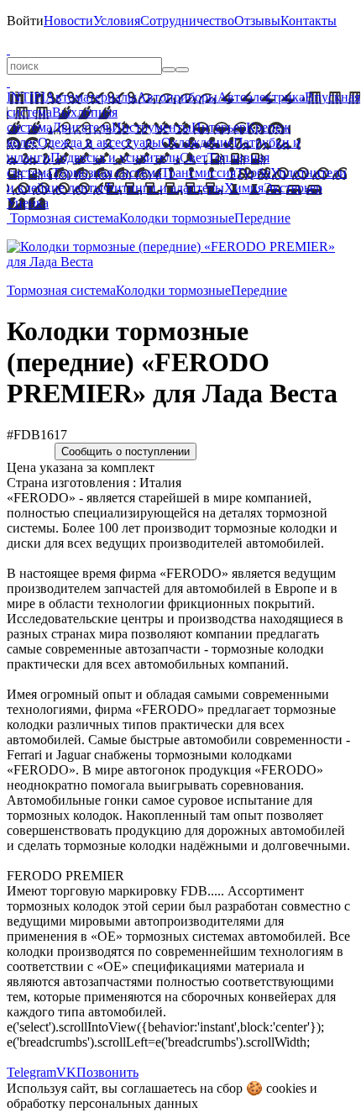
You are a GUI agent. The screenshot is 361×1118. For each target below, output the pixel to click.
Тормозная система (106, 172)
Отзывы (257, 20)
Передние (262, 218)
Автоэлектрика (261, 97)
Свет (193, 157)
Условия (116, 20)
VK (66, 1072)
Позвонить (107, 1072)
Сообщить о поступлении (125, 451)
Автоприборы (177, 97)
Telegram (31, 1072)
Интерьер (218, 127)
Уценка (28, 203)
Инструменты (151, 127)
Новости (68, 20)
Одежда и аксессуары (99, 142)
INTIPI (26, 97)
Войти (25, 20)
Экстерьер (293, 188)
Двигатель (82, 127)
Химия (244, 188)
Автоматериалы (91, 97)
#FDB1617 (37, 435)
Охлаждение (197, 142)
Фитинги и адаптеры (163, 188)
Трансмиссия (198, 172)
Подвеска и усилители (115, 157)
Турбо (253, 172)
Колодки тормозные (176, 218)
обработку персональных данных (102, 1103)
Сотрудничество (187, 20)
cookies (286, 1088)
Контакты (308, 20)
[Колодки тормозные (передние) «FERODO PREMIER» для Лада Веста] (180, 262)
